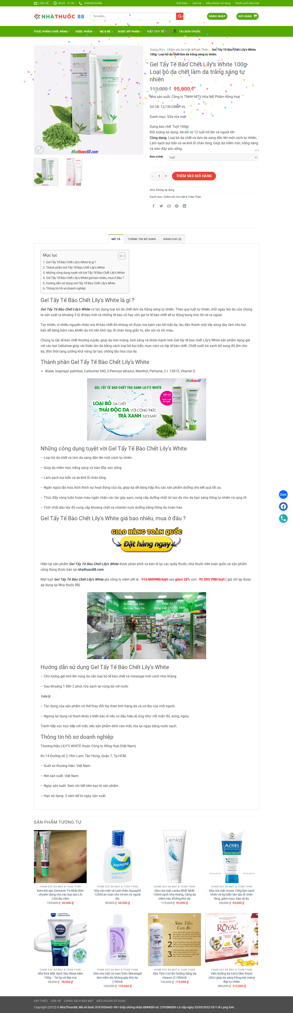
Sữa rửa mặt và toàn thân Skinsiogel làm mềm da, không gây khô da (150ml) (117, 977)
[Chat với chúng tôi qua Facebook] (283, 506)
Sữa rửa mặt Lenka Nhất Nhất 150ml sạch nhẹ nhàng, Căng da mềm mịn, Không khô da (174, 894)
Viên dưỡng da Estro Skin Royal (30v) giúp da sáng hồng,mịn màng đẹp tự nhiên (231, 977)
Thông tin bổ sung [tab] (142, 239)
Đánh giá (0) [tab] (172, 239)
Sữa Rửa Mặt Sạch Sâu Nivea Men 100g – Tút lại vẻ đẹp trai (60, 976)
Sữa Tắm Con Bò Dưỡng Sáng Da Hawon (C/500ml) (174, 976)
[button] (217, 16)
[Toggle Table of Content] (120, 256)
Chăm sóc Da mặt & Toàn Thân (187, 49)
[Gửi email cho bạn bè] (169, 206)
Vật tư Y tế (155, 31)
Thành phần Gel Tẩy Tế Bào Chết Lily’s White (75, 267)
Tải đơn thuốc (190, 31)
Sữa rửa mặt (176, 117)
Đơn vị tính (156, 156)
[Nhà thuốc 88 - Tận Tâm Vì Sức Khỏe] (59, 16)
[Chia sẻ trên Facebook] (153, 206)
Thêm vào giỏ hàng (194, 176)
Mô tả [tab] (116, 239)
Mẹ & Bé (105, 31)
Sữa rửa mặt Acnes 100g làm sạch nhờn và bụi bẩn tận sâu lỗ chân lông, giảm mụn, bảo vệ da (231, 894)
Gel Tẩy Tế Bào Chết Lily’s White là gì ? (71, 262)
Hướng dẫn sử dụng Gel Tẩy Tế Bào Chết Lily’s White (80, 283)
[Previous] (41, 100)
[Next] (136, 100)
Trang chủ (156, 49)
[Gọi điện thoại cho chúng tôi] (283, 518)
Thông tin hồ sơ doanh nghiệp (66, 288)
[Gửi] (179, 16)
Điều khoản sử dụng (218, 3)
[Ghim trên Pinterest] (176, 206)
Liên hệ (196, 3)
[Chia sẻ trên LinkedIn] (184, 206)
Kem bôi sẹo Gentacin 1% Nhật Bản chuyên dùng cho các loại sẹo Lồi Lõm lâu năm (60, 894)
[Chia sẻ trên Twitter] (161, 206)
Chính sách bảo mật (247, 3)
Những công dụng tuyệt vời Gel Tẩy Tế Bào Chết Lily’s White (85, 273)
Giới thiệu (182, 3)
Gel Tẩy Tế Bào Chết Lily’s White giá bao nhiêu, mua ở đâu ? (85, 278)
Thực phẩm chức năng (51, 31)
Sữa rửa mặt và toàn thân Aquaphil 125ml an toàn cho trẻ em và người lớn (117, 894)
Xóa (256, 150)
